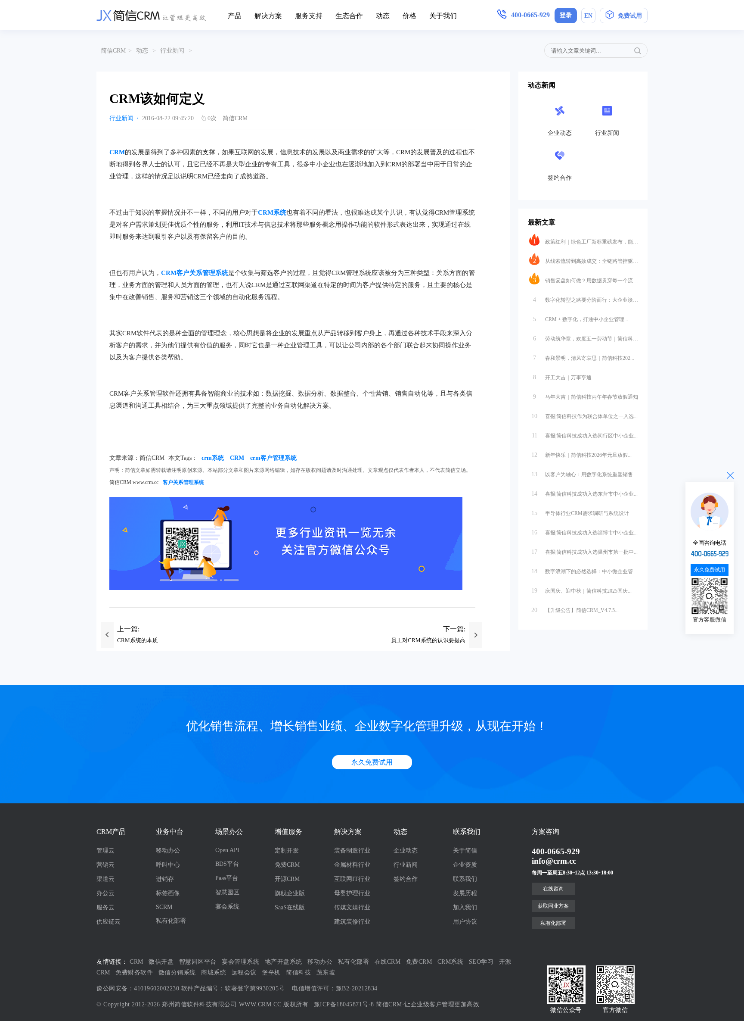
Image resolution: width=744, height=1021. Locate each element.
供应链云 (108, 921)
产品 (235, 15)
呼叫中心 (168, 865)
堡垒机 (271, 972)
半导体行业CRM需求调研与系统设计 (580, 513)
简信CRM (113, 50)
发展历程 (465, 893)
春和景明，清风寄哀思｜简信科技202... (584, 358)
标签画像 (168, 893)
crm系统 (213, 458)
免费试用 (630, 15)
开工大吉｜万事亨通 (562, 377)
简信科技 (298, 972)
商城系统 (213, 972)
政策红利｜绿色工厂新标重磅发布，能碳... (585, 241)
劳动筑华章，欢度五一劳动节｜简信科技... (585, 338)
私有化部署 (171, 921)
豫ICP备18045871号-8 (344, 1004)
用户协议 (465, 921)
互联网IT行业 (352, 879)
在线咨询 (553, 889)
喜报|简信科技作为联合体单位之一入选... (584, 416)
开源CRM (287, 879)
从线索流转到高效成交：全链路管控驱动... (585, 261)
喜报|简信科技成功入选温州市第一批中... (584, 552)
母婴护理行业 (352, 893)
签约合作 (406, 879)
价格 (409, 15)
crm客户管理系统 (273, 458)
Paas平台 (226, 878)
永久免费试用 (372, 762)
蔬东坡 (325, 972)
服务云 (105, 907)
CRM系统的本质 (137, 640)
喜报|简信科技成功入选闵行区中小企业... (585, 435)
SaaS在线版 (290, 907)
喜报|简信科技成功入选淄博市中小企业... (584, 532)
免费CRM (287, 865)
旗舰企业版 (290, 893)
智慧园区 (227, 892)
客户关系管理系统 (183, 482)
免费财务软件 (134, 972)
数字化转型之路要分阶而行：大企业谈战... (585, 300)
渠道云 (105, 879)
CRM (117, 152)
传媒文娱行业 (352, 907)
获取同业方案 (553, 906)
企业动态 (406, 850)
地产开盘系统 (283, 962)
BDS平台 (227, 864)
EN (588, 15)
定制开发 (287, 850)
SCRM (164, 907)
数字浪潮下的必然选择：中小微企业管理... (584, 571)
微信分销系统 (177, 972)
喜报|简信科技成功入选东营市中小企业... (584, 493)
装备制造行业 (352, 850)
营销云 (105, 865)
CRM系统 (272, 212)
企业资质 (465, 865)
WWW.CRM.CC (260, 1004)
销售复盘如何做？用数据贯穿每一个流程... (585, 280)
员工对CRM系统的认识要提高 (428, 640)
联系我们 (465, 879)
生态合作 (349, 15)
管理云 (105, 850)
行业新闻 (172, 50)
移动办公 (168, 850)
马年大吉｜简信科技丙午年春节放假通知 (585, 396)
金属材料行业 (352, 865)
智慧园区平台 (198, 962)
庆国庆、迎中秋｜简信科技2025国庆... (581, 590)
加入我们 (465, 907)
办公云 (105, 893)
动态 (383, 15)
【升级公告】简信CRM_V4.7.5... (575, 610)
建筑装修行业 (352, 921)
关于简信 (465, 850)
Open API (227, 850)
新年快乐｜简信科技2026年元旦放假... (581, 455)
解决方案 (268, 15)
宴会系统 (227, 906)
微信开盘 (161, 962)
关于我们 (443, 15)
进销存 (165, 879)
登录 (566, 15)
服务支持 (308, 15)
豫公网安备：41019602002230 (137, 988)
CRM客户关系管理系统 (194, 272)
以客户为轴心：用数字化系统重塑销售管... (584, 474)
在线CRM (388, 962)
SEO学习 (481, 962)
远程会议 (244, 972)
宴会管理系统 (240, 962)
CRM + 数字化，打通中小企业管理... (581, 319)
